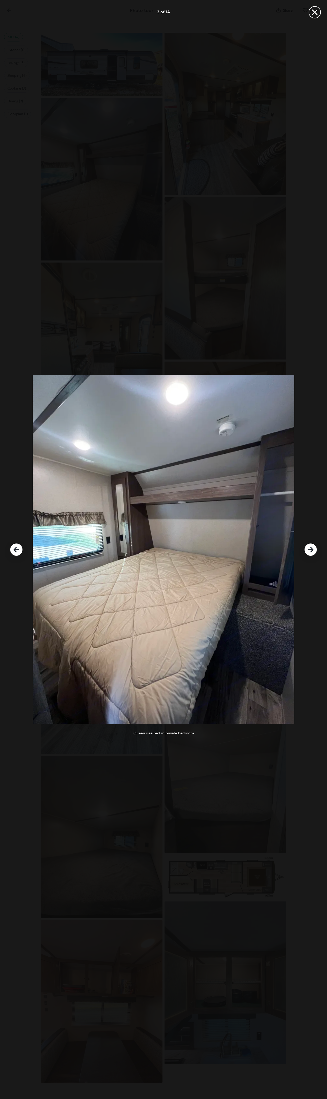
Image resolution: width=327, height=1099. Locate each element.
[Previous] (16, 549)
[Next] (311, 549)
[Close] (315, 12)
